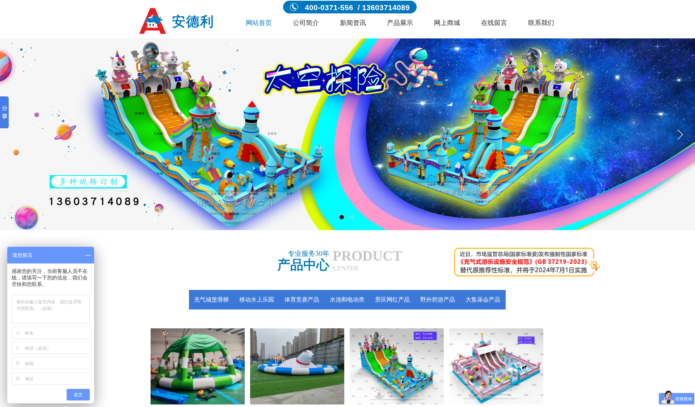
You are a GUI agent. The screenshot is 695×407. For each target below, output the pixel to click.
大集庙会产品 (483, 299)
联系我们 (541, 22)
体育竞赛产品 (302, 299)
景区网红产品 (392, 299)
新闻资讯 (353, 22)
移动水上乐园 (256, 299)
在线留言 (494, 22)
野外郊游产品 (437, 299)
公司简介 (306, 22)
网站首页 (259, 22)
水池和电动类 (347, 299)
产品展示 (400, 22)
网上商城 (447, 22)
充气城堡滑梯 (211, 299)
